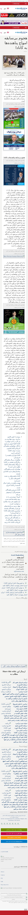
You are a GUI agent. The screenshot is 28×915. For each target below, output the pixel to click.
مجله (17, 815)
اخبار (4, 815)
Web (15, 820)
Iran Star (2, 818)
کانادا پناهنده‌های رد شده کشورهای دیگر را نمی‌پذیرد (12, 478)
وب (15, 815)
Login (2, 881)
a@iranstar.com (19, 571)
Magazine (22, 818)
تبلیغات (13, 817)
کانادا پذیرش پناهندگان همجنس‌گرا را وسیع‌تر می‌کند (13, 492)
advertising (17, 818)
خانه (26, 1)
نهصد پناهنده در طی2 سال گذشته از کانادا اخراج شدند (11, 485)
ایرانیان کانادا (8, 815)
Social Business (11, 820)
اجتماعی (16, 817)
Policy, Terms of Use (4, 884)
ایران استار (23, 815)
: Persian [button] (16, 3)
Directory (18, 820)
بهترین (19, 815)
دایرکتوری (13, 815)
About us (2, 871)
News (14, 818)
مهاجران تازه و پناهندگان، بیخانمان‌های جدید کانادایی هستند (11, 471)
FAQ (2, 878)
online (26, 818)
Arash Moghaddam (17, 555)
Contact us (3, 875)
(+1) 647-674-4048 (4, 851)
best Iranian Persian (8, 818)
